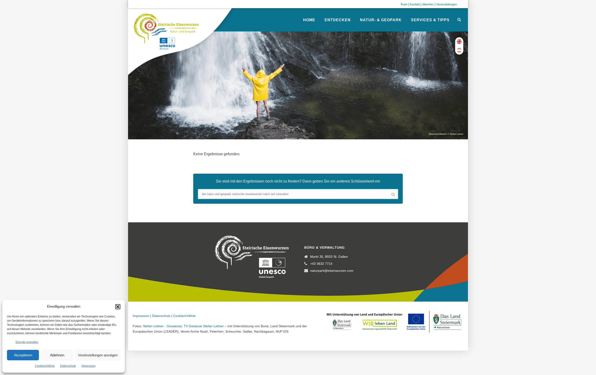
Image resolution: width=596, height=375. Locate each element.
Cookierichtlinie (45, 366)
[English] (459, 41)
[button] (117, 306)
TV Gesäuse (193, 326)
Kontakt (415, 4)
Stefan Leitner (153, 326)
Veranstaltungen (446, 4)
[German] (459, 50)
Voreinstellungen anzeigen (98, 355)
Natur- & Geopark (381, 20)
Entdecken (338, 20)
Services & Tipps (430, 20)
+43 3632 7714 (321, 263)
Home (309, 20)
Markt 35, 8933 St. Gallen (329, 256)
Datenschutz (68, 366)
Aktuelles (428, 4)
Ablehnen (57, 355)
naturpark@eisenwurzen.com (331, 270)
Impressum (88, 366)
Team (403, 4)
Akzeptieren (23, 355)
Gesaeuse (174, 326)
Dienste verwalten (27, 342)
